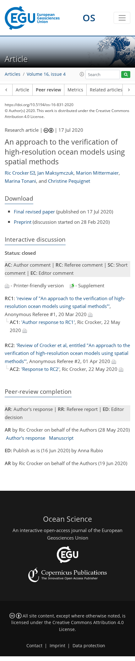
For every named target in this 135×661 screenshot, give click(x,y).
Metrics (75, 90)
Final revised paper (34, 211)
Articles (12, 74)
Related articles (106, 90)
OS (89, 17)
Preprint (22, 222)
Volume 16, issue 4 (46, 74)
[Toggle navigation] (122, 18)
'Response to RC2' (40, 369)
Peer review (48, 90)
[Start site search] (125, 74)
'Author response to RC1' (48, 322)
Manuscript (61, 438)
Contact (34, 645)
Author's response (25, 438)
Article (22, 90)
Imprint (57, 645)
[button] (82, 74)
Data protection (89, 645)
